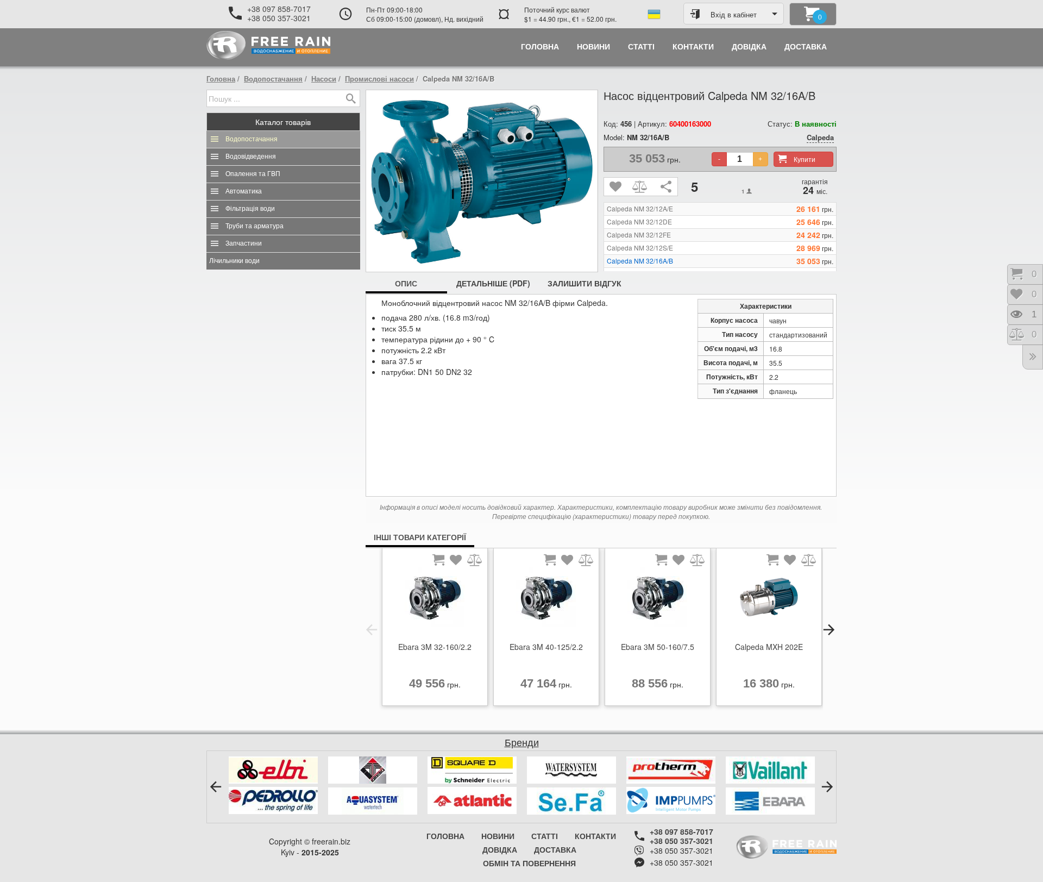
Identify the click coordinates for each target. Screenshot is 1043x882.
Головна (220, 78)
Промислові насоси (379, 78)
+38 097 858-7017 (279, 8)
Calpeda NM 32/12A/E (640, 208)
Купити (804, 159)
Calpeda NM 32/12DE (639, 222)
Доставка (555, 849)
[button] (371, 630)
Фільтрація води (250, 208)
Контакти (595, 835)
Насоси (323, 78)
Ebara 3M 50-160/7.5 (657, 646)
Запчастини (243, 243)
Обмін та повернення (529, 863)
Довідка (499, 849)
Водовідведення (250, 156)
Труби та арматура (254, 226)
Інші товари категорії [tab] (420, 536)
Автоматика (243, 191)
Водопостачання (273, 78)
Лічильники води (234, 261)
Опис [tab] (406, 283)
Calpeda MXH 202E (769, 646)
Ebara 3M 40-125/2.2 (546, 646)
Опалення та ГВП (252, 174)
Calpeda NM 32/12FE (639, 235)
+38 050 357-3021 (279, 17)
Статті (544, 835)
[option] (435, 629)
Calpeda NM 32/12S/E (640, 248)
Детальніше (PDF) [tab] (493, 283)
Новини (497, 835)
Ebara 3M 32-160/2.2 (435, 646)
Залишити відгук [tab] (584, 283)
